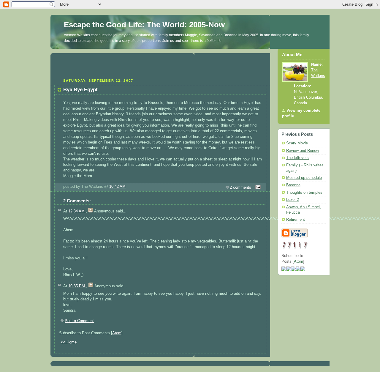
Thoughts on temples (304, 192)
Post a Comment (79, 321)
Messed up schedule (304, 178)
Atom (116, 333)
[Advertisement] (160, 65)
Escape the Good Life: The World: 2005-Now (144, 24)
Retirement (295, 219)
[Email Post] (257, 187)
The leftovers (297, 158)
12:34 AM (77, 211)
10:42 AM (117, 187)
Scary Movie (297, 143)
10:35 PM (77, 286)
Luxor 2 (292, 200)
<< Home (69, 342)
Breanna (293, 185)
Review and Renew (302, 151)
